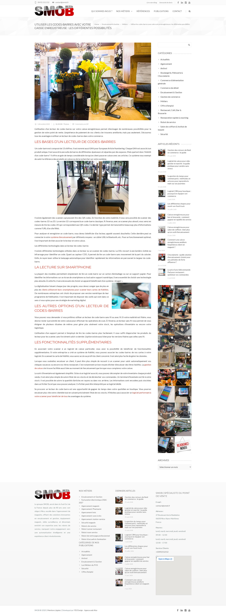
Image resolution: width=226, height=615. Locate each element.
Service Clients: (162, 548)
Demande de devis (166, 3)
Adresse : (159, 511)
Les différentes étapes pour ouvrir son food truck (136, 547)
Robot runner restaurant (91, 529)
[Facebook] (178, 2)
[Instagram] (186, 2)
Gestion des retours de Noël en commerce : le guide (136, 498)
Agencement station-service (93, 519)
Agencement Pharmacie (91, 509)
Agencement (86, 555)
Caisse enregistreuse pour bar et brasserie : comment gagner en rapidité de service (179, 217)
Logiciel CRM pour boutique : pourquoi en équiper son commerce (179, 193)
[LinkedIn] (182, 2)
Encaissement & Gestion (91, 562)
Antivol (84, 558)
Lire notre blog (152, 3)
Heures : (159, 528)
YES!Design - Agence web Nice (85, 610)
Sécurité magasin (88, 522)
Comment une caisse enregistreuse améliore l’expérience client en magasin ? (137, 583)
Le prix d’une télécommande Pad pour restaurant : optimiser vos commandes (179, 272)
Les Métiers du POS (89, 565)
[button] (166, 293)
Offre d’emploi (87, 572)
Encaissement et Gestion (91, 497)
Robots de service (88, 526)
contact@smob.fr (62, 2)
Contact (177, 11)
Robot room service (89, 532)
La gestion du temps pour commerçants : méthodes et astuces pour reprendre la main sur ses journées (136, 524)
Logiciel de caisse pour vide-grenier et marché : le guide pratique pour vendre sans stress (136, 511)
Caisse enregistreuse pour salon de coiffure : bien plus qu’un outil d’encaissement (179, 229)
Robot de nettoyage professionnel (95, 536)
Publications (161, 11)
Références (143, 11)
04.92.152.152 (43, 2)
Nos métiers (123, 11)
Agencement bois (88, 512)
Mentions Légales (54, 610)
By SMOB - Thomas (62, 124)
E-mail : (159, 502)
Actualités (85, 551)
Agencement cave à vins (91, 516)
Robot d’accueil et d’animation (93, 539)
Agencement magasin (90, 506)
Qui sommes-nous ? (101, 11)
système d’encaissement (61, 237)
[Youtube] (189, 2)
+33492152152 (162, 552)
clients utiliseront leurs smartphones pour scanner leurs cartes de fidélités (75, 289)
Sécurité (84, 568)
